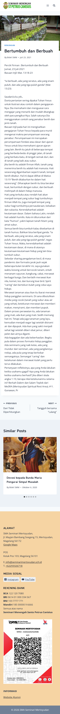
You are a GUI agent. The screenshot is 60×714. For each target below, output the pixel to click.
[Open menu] (47, 5)
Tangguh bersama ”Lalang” (47, 407)
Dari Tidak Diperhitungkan (11, 407)
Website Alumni (12, 697)
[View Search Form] (54, 5)
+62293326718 (14, 565)
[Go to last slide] (8, 465)
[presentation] (30, 454)
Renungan (9, 45)
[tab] (24, 497)
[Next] (52, 465)
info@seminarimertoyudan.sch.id (24, 562)
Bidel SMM (12, 57)
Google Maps (10, 544)
